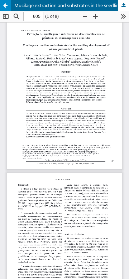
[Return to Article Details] (5, 5)
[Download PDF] (123, 5)
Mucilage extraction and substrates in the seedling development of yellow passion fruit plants (71, 5)
